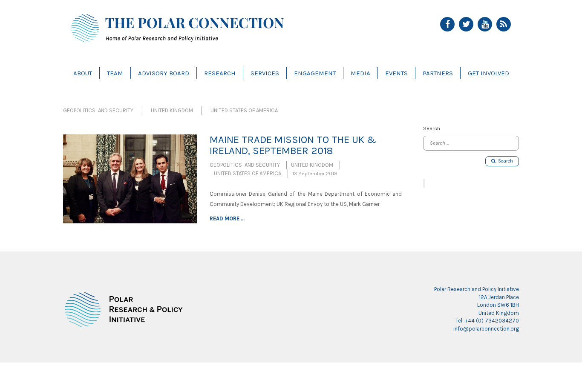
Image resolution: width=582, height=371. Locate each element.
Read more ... (227, 218)
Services (265, 73)
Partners (438, 73)
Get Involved (488, 73)
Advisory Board (163, 73)
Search (504, 161)
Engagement (315, 73)
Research (220, 73)
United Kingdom (172, 110)
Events (396, 73)
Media (360, 73)
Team (115, 73)
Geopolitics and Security (98, 110)
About (82, 73)
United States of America (244, 110)
